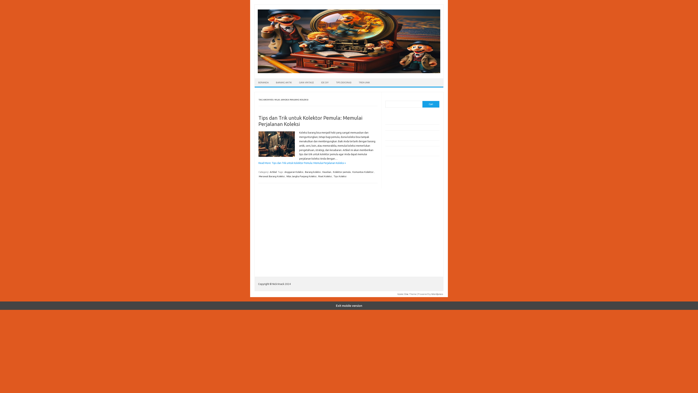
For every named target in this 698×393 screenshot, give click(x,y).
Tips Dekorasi (343, 82)
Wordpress (437, 294)
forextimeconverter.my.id (401, 223)
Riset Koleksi (325, 176)
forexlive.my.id (395, 212)
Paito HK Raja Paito (395, 266)
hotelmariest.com (396, 191)
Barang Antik (284, 82)
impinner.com (394, 202)
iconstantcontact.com (398, 198)
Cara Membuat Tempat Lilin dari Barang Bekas (409, 127)
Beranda (263, 82)
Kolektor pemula (342, 172)
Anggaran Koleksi (293, 172)
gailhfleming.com (396, 233)
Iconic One (403, 294)
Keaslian (326, 172)
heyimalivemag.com (398, 237)
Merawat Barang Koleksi (272, 176)
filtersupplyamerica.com (400, 181)
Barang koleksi (313, 172)
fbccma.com (393, 177)
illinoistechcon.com (397, 247)
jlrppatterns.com (396, 254)
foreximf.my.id (395, 209)
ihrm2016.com (395, 244)
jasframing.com (395, 206)
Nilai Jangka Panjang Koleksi (301, 176)
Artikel (273, 172)
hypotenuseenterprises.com (402, 195)
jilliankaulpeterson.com (399, 251)
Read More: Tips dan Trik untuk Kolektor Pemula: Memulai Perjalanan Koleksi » (302, 163)
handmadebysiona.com (399, 188)
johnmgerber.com (396, 258)
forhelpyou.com (395, 230)
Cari (387, 98)
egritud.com (393, 226)
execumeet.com (396, 174)
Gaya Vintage (306, 82)
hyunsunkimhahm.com (399, 240)
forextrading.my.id (397, 219)
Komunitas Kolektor (363, 172)
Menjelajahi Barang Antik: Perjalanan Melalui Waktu (411, 143)
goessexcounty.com (398, 184)
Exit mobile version (349, 305)
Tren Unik (364, 82)
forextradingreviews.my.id (401, 216)
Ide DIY (325, 82)
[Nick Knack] (349, 72)
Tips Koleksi (340, 176)
